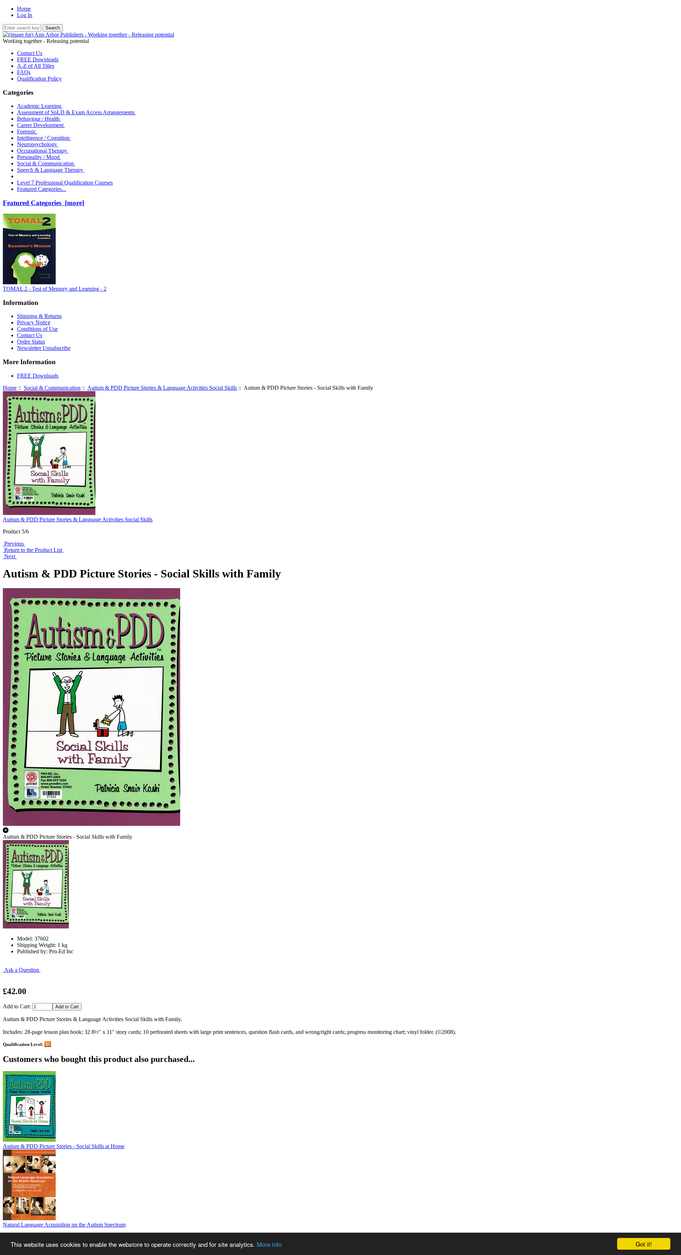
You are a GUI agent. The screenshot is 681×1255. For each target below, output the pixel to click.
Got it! (644, 1243)
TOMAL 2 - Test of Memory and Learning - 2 (54, 289)
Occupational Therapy (42, 151)
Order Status (31, 342)
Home (24, 9)
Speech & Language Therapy (50, 170)
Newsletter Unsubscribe (44, 348)
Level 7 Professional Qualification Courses (65, 183)
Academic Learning (40, 106)
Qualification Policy (39, 79)
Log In (24, 15)
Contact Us (29, 53)
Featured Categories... (41, 189)
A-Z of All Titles (35, 66)
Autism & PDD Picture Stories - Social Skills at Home (63, 1146)
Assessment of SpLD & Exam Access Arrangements (76, 112)
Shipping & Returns (39, 316)
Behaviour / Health (39, 119)
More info (269, 1244)
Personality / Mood (39, 157)
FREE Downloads (38, 59)
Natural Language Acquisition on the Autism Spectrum (64, 1225)
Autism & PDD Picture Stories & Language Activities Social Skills (162, 388)
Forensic (27, 131)
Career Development (41, 125)
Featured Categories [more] (43, 203)
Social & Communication (52, 388)
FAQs (24, 72)
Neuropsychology (38, 144)
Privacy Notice (33, 322)
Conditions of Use (37, 329)
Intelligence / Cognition (44, 138)
